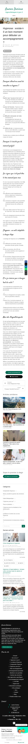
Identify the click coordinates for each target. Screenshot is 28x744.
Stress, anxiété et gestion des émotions (13, 494)
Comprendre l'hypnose (9, 491)
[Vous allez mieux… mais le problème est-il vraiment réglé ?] (14, 418)
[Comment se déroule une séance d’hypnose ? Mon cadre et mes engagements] (14, 435)
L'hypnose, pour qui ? (8, 501)
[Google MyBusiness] (14, 723)
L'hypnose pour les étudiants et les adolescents (12, 508)
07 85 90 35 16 (15, 712)
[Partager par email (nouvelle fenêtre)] (26, 271)
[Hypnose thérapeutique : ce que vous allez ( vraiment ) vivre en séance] (14, 454)
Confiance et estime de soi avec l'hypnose (11, 514)
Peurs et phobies (7, 504)
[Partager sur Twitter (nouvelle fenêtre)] (26, 264)
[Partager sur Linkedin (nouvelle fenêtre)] (26, 266)
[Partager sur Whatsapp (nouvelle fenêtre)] (26, 269)
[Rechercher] (23, 526)
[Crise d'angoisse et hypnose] (14, 537)
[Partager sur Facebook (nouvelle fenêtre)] (26, 261)
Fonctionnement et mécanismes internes (13, 520)
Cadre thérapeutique (8, 498)
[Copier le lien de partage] (26, 274)
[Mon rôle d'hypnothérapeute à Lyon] (14, 402)
